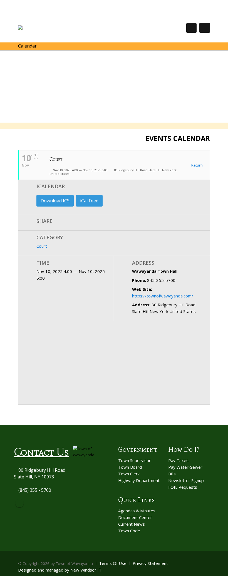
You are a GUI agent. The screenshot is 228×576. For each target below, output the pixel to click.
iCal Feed (89, 201)
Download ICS (55, 201)
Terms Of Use (113, 563)
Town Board (130, 467)
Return (196, 165)
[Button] (204, 28)
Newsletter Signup (186, 480)
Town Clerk (129, 473)
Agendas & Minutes (136, 510)
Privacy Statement (150, 563)
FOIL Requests (182, 487)
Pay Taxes (178, 460)
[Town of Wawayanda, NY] (38, 28)
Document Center (135, 517)
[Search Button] (191, 28)
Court (41, 246)
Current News (131, 524)
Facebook (19, 503)
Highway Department (139, 480)
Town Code (129, 530)
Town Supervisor (134, 460)
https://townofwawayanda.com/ (162, 296)
